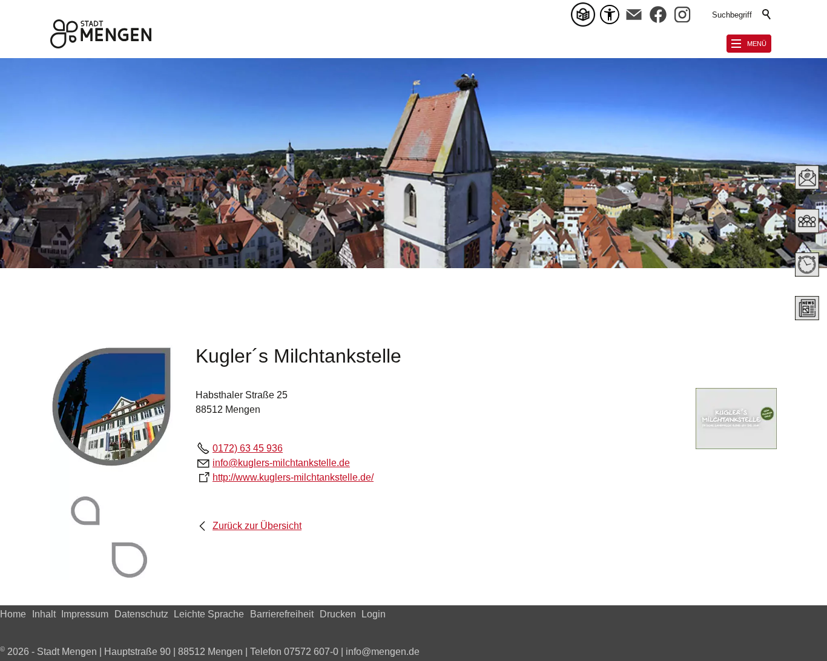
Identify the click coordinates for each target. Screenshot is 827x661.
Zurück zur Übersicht (257, 526)
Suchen (767, 14)
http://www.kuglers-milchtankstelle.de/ (293, 477)
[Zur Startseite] (100, 33)
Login (373, 614)
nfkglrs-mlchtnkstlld (279, 463)
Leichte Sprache (209, 614)
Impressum (84, 614)
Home (13, 614)
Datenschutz (141, 614)
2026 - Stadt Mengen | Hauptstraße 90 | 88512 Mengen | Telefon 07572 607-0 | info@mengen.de (210, 651)
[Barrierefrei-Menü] (609, 14)
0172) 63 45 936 (248, 448)
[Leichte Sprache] (585, 14)
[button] (634, 14)
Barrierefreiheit (282, 614)
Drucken (338, 614)
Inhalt (44, 614)
